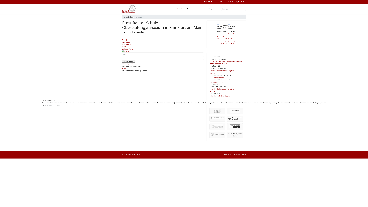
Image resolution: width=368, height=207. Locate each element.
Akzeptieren (47, 106)
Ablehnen (58, 106)
